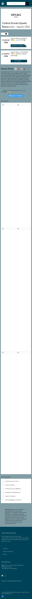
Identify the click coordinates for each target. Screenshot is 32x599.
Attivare (18, 61)
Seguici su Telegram (17, 96)
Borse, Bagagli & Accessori (12, 500)
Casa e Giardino (9, 485)
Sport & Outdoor (9, 496)
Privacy (5, 554)
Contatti (5, 548)
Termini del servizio (8, 551)
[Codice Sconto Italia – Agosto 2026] (3, 3)
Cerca (27, 3)
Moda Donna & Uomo (11, 481)
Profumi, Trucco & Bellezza (12, 488)
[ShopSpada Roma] (16, 15)
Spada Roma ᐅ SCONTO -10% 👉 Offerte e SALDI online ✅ (19, 53)
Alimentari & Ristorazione (11, 492)
